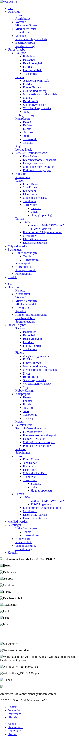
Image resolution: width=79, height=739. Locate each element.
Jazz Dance (30, 187)
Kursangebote (23, 266)
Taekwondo (30, 139)
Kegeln (19, 146)
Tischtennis (30, 73)
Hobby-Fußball (32, 70)
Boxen (27, 122)
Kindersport (22, 263)
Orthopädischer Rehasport (39, 166)
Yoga (26, 111)
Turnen (19, 218)
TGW (26, 222)
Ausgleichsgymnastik (36, 80)
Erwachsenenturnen (35, 242)
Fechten (28, 125)
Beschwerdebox (25, 42)
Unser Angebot (17, 49)
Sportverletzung (25, 46)
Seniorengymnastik (34, 104)
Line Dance (30, 194)
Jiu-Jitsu (28, 132)
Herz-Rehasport (32, 156)
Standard (36, 208)
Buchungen (15, 249)
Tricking (28, 142)
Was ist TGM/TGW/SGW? (47, 225)
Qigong (27, 97)
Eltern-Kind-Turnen (35, 239)
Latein (34, 211)
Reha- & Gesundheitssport (31, 153)
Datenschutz (15, 710)
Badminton (29, 56)
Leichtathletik (23, 149)
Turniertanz (30, 204)
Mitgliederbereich (26, 28)
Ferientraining (23, 273)
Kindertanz (29, 191)
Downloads (22, 32)
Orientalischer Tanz (35, 197)
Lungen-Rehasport (34, 163)
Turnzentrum (31, 259)
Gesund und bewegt (35, 91)
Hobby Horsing (24, 115)
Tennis (27, 256)
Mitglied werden (18, 246)
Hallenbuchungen (26, 253)
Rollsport (20, 173)
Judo (26, 135)
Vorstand (20, 22)
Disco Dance (31, 184)
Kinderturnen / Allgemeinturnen (42, 232)
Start (10, 8)
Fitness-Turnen (32, 87)
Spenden (20, 35)
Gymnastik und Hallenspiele (40, 94)
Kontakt (12, 277)
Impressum (14, 713)
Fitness (19, 77)
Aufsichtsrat (22, 18)
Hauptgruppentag (41, 215)
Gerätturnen (30, 235)
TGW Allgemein (41, 228)
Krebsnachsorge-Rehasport (39, 159)
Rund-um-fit (30, 101)
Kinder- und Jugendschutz (31, 39)
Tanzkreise (29, 201)
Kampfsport (22, 118)
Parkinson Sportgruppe (37, 170)
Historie (20, 15)
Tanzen (19, 180)
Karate (27, 128)
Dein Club (14, 11)
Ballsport (20, 53)
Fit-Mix (27, 84)
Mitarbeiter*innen (26, 25)
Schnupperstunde (25, 270)
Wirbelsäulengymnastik (37, 108)
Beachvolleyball (33, 63)
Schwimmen (22, 177)
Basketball (29, 59)
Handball (28, 66)
